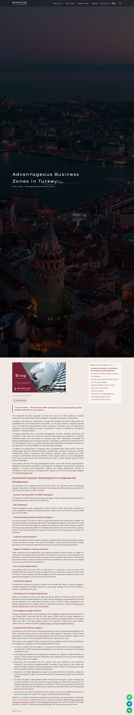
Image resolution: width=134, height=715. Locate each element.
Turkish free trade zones (23, 473)
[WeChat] (129, 710)
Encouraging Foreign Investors (100, 397)
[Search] (120, 3)
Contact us (105, 3)
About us (57, 3)
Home (14, 186)
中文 (113, 3)
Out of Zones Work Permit (99, 388)
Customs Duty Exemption (99, 382)
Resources (83, 3)
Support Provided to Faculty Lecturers (103, 385)
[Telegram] (129, 703)
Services (70, 3)
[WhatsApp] (129, 697)
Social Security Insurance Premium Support (104, 379)
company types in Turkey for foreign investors (57, 623)
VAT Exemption (96, 376)
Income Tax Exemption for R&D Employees (105, 373)
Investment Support (97, 391)
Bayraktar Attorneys (49, 702)
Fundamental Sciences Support (100, 399)
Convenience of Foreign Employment (102, 394)
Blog (94, 3)
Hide (111, 365)
